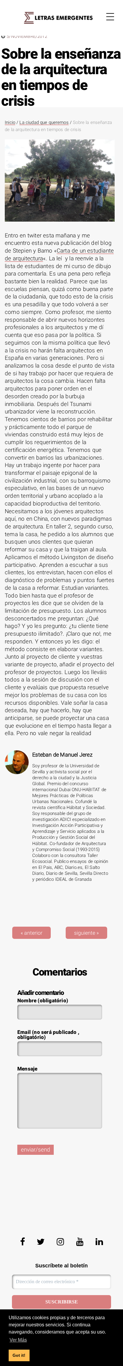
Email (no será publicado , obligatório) (48, 1035)
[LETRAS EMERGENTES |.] (58, 18)
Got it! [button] (19, 1355)
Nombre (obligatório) (42, 1001)
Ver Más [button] (18, 1339)
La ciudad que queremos (43, 122)
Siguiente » (86, 933)
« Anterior (31, 933)
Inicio (10, 122)
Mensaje (27, 1069)
